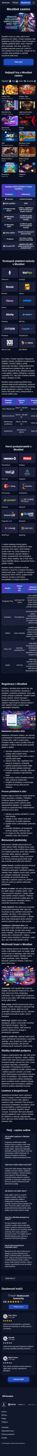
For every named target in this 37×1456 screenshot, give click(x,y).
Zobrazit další (19, 1379)
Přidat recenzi (18, 1307)
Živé (13, 81)
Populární (5, 81)
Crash (21, 81)
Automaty (30, 81)
